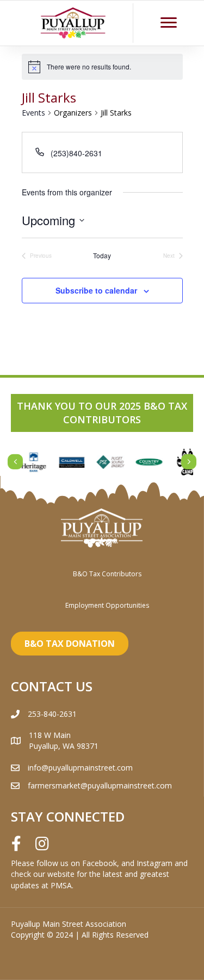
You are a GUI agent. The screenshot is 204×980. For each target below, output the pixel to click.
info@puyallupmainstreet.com (80, 767)
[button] (168, 23)
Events (33, 112)
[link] (107, 573)
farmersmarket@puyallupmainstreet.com (100, 785)
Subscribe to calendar (96, 290)
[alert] (102, 67)
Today (102, 255)
